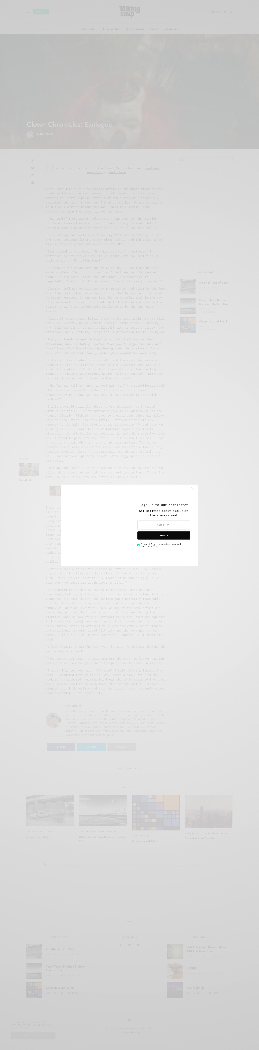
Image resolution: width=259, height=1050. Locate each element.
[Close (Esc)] (192, 490)
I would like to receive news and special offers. (161, 545)
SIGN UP (164, 535)
